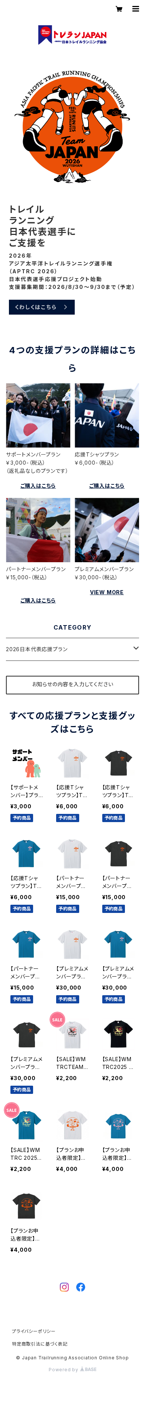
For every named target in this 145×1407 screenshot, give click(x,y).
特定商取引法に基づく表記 (40, 1344)
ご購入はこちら (38, 486)
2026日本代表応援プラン (36, 649)
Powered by (64, 1369)
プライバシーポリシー (34, 1331)
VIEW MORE (107, 592)
